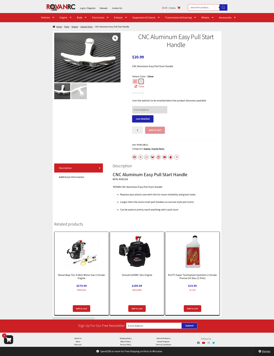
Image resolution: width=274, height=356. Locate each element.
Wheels (205, 17)
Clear (141, 86)
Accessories (225, 17)
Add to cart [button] (81, 308)
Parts (66, 26)
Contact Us (117, 8)
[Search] (223, 7)
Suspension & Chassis (143, 17)
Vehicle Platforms (163, 338)
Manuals (104, 8)
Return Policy (126, 341)
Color (143, 76)
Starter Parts (86, 26)
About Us (78, 338)
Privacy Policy (125, 344)
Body (79, 17)
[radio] (135, 81)
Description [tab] (65, 168)
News (78, 341)
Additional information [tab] (71, 177)
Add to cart (155, 130)
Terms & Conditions (163, 344)
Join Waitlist (143, 118)
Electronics (98, 17)
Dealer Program (163, 341)
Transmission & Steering (178, 17)
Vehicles (45, 17)
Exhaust (118, 17)
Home (59, 26)
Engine (63, 17)
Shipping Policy (126, 338)
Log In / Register (88, 8)
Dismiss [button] (266, 351)
